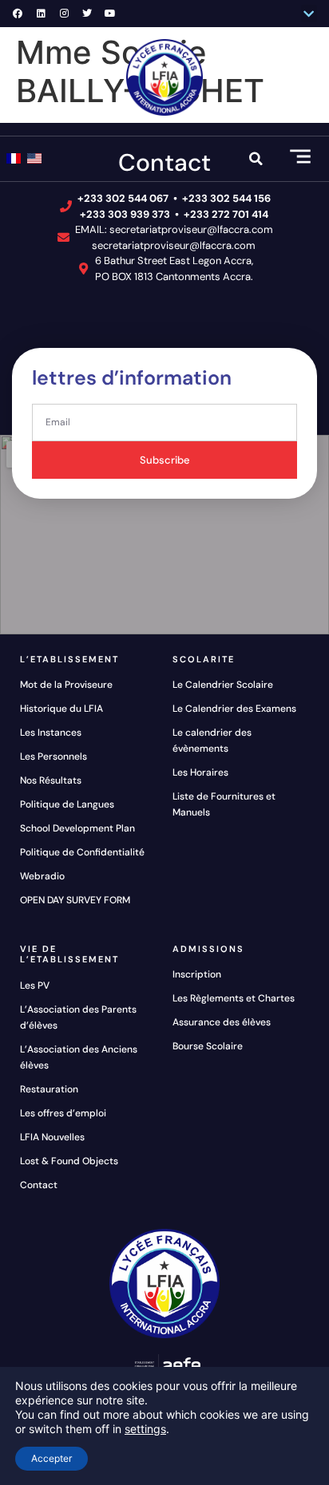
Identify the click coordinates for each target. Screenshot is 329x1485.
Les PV (35, 985)
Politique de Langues (67, 804)
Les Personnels (53, 756)
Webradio (42, 876)
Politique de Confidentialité (82, 852)
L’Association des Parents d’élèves (78, 1017)
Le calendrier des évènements (212, 740)
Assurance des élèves (221, 1022)
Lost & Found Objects (69, 1161)
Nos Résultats (50, 780)
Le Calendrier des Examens (234, 708)
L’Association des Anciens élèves (78, 1057)
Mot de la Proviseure (66, 684)
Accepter (51, 1458)
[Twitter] (87, 13)
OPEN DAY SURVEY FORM (75, 900)
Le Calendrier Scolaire (222, 684)
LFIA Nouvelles (52, 1137)
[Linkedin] (40, 13)
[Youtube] (110, 13)
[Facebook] (17, 13)
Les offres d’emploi (63, 1113)
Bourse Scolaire (207, 1046)
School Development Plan (77, 828)
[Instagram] (63, 13)
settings (145, 1429)
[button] (309, 14)
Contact (38, 1185)
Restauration (49, 1089)
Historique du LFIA (61, 708)
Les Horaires (200, 772)
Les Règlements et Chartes (233, 998)
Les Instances (50, 732)
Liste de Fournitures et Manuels (223, 804)
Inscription (196, 974)
